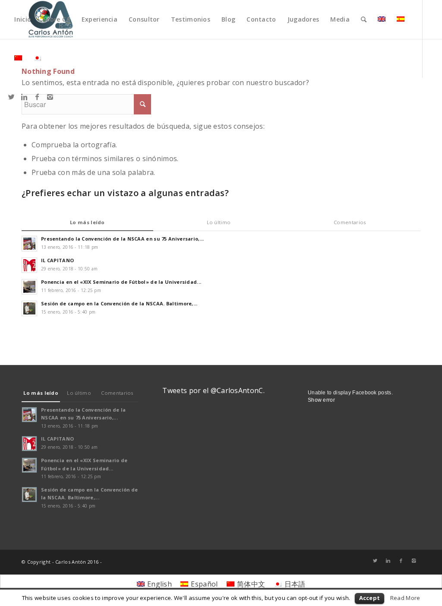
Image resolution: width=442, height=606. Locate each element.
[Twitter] (11, 96)
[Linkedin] (24, 96)
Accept (369, 598)
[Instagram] (50, 96)
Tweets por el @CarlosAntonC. (213, 390)
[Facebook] (37, 96)
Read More (405, 598)
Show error (321, 400)
